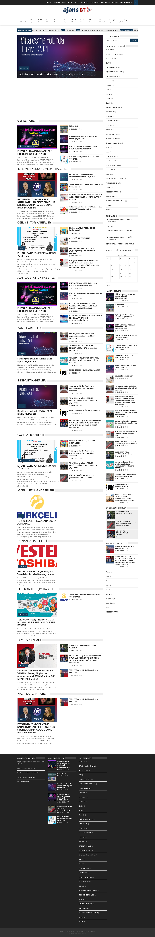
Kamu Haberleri (29, 328)
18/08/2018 (74, 365)
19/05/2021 (74, 141)
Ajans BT (57, 2)
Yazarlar (57, 21)
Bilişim (102, 21)
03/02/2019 (74, 241)
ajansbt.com (25, 782)
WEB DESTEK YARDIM (126, 2)
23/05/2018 (74, 600)
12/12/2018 (74, 353)
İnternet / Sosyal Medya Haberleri (43, 169)
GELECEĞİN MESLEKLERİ (79, 238)
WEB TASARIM (110, 196)
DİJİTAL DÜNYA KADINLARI (116, 30)
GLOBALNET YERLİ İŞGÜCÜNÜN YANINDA (82, 646)
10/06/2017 (74, 202)
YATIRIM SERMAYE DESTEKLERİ (115, 201)
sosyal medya (94, 2)
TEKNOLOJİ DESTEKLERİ (113, 183)
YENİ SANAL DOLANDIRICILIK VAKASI (122, 533)
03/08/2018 (74, 323)
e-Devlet (74, 21)
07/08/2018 (74, 311)
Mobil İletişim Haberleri (35, 490)
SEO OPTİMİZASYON (112, 165)
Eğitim (108, 94)
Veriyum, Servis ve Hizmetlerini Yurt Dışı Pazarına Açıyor (125, 475)
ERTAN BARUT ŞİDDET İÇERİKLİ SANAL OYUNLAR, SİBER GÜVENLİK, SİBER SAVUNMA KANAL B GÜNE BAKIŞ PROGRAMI (36, 203)
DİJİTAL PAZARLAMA (112, 76)
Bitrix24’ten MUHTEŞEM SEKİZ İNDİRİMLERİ (82, 229)
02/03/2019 (74, 299)
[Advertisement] (60, 100)
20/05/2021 (74, 129)
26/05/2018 (74, 675)
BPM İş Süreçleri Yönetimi (114, 54)
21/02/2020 (74, 152)
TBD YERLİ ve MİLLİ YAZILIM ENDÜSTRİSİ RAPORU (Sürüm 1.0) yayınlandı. (83, 348)
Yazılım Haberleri (30, 435)
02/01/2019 (74, 270)
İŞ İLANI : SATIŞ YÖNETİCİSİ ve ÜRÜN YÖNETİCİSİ (84, 158)
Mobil (92, 21)
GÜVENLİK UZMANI (112, 121)
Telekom (83, 21)
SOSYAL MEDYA (110, 170)
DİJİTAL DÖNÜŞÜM (111, 67)
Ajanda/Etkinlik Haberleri (37, 277)
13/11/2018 (74, 480)
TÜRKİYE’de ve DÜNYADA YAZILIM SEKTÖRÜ (83, 671)
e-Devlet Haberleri (31, 380)
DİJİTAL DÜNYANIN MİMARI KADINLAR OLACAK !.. (85, 294)
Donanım (109, 81)
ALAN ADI (109, 49)
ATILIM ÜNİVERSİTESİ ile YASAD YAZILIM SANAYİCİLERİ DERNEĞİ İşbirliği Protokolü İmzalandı (83, 305)
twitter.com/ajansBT (29, 777)
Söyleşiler (113, 21)
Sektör (41, 21)
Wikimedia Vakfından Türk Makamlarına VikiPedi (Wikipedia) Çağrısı (85, 208)
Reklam (70, 2)
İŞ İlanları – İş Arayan (112, 138)
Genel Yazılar (27, 120)
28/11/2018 (120, 427)
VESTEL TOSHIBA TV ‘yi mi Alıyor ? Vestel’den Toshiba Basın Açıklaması (35, 573)
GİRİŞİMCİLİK (110, 112)
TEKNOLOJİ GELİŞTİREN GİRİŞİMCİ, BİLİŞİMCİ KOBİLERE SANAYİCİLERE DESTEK (84, 360)
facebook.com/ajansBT (32, 773)
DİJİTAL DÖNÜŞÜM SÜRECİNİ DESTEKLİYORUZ (120, 244)
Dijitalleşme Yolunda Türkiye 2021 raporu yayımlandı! (89, 30)
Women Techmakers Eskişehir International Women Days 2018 (82, 175)
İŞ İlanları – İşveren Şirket (114, 143)
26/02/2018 (74, 180)
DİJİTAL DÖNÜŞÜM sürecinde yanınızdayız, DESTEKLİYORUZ (81, 476)
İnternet (23, 21)
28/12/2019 (120, 339)
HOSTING (109, 125)
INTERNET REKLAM (112, 134)
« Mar (108, 286)
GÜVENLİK (109, 116)
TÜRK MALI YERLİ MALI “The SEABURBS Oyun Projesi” (86, 185)
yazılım (77, 2)
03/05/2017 (74, 212)
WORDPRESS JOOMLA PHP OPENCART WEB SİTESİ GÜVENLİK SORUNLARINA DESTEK (85, 197)
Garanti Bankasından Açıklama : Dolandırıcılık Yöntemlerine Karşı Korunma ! (126, 423)
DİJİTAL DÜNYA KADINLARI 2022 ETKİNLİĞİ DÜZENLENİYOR (34, 152)
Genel (52, 30)
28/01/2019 (74, 256)
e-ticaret (115, 2)
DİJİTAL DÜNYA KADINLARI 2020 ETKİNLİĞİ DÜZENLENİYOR (56, 74)
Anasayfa (49, 2)
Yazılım (49, 21)
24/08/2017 (74, 190)
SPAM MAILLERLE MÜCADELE (115, 178)
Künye (64, 2)
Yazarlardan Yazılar (33, 693)
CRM (107, 63)
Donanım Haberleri (32, 541)
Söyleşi (108, 174)
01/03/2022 (120, 300)
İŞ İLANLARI (59, 30)
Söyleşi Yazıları (29, 640)
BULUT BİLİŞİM (110, 58)
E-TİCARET (109, 90)
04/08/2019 (74, 162)
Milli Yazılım (84, 2)
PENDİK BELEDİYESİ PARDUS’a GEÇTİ (84, 370)
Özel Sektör (109, 161)
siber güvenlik (105, 2)
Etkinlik (33, 21)
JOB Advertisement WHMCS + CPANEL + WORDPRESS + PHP (126, 433)
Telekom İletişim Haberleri (37, 589)
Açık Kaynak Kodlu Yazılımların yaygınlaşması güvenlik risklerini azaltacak (82, 250)
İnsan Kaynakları (126, 21)
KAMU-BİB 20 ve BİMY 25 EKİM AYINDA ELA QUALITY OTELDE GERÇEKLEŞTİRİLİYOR (85, 318)
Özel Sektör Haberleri (34, 222)
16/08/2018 (74, 373)
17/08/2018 (120, 478)
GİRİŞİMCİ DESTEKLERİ (113, 107)
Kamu (66, 21)
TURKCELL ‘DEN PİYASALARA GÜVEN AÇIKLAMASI (84, 595)
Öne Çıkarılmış (110, 156)
